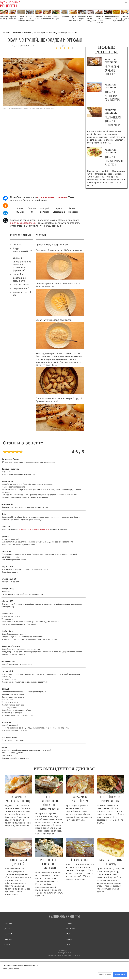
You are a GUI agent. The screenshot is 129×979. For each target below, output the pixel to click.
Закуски (8, 934)
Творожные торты (82, 18)
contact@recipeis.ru (64, 953)
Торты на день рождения (90, 19)
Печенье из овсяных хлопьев (99, 20)
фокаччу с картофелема (22, 223)
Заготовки (70, 929)
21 (43, 53)
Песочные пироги (108, 18)
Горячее (69, 923)
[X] (5, 220)
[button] (125, 3)
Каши (68, 934)
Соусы (7, 944)
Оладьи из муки (55, 18)
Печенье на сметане (30, 19)
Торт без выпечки (47, 18)
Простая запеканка (38, 18)
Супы (68, 944)
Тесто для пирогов (21, 19)
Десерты (8, 929)
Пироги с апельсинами (73, 19)
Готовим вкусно (64, 917)
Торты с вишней (12, 18)
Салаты (69, 939)
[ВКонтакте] (5, 198)
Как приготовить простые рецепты (14, 4)
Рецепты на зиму (4, 18)
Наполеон (64, 17)
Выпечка (8, 923)
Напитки (8, 939)
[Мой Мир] (5, 213)
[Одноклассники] (5, 205)
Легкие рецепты (125, 18)
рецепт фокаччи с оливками (52, 197)
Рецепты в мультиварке (116, 19)
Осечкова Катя (27, 46)
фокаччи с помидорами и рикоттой (34, 529)
